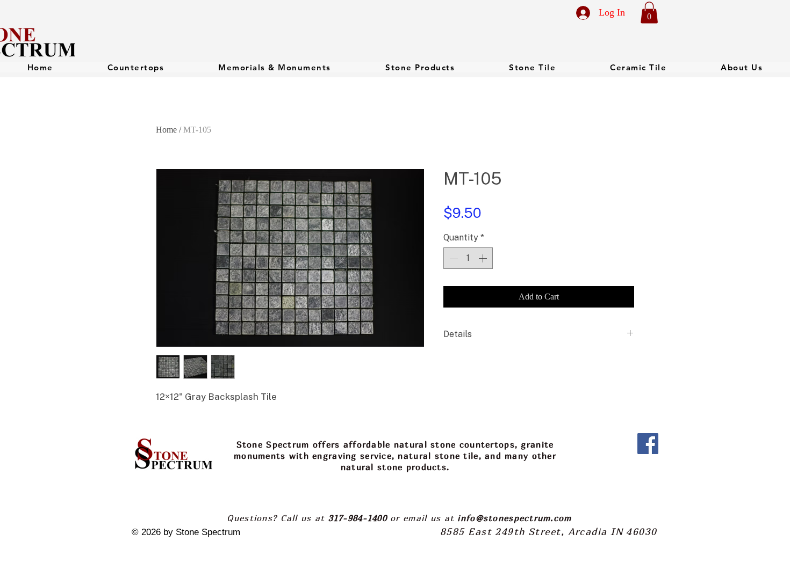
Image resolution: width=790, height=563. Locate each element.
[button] (649, 13)
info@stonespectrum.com (514, 518)
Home (166, 129)
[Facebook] (647, 443)
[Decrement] (452, 258)
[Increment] (483, 258)
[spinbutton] (468, 258)
